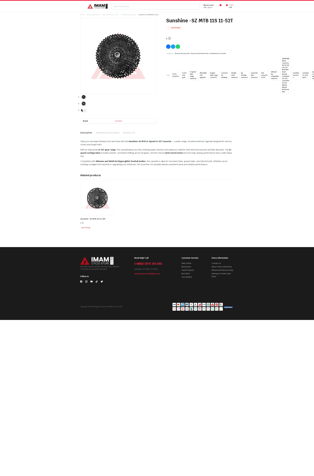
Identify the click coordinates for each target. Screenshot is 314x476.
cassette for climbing (224, 75)
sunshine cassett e (296, 75)
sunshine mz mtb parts (305, 75)
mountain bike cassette (254, 75)
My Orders (186, 273)
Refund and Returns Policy (222, 270)
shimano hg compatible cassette (275, 75)
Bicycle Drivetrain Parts (110, 15)
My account (186, 267)
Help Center (186, 263)
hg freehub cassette (244, 75)
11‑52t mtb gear (184, 75)
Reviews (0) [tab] (129, 132)
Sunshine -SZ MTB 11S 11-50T (92, 219)
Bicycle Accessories (93, 15)
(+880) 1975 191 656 (148, 264)
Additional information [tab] (107, 132)
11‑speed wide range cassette (193, 75)
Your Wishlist (187, 277)
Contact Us (216, 263)
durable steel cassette (234, 75)
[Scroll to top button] (308, 470)
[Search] (197, 6)
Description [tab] (86, 132)
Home (82, 15)
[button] (85, 109)
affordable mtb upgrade (203, 75)
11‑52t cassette (175, 75)
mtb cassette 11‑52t (264, 75)
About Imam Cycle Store (222, 267)
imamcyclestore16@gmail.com (147, 274)
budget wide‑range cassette (214, 75)
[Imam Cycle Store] (97, 6)
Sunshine (118, 121)
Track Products (188, 270)
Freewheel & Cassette (128, 15)
